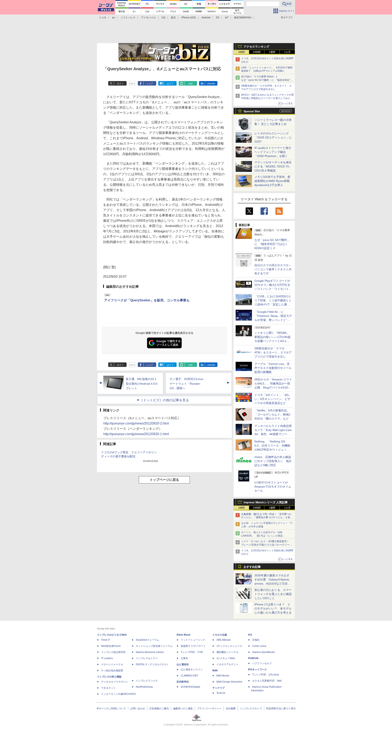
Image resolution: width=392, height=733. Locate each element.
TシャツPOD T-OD (192, 652)
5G (217, 17)
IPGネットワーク (257, 669)
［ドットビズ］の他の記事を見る (164, 400)
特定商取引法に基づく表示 (281, 708)
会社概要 (231, 708)
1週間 (272, 52)
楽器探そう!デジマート (193, 646)
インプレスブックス (147, 680)
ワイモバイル (148, 17)
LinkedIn (211, 83)
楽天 (173, 17)
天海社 (255, 639)
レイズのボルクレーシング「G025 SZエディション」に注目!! (273, 137)
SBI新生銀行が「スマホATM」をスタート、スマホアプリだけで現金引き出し (273, 352)
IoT (226, 17)
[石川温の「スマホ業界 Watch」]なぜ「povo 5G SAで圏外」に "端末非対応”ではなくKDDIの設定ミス (267, 80)
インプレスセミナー (147, 658)
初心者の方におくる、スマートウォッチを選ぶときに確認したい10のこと (273, 594)
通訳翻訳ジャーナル (227, 652)
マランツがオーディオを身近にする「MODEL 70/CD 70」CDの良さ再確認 (273, 166)
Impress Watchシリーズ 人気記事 (266, 502)
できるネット (108, 687)
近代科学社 (183, 681)
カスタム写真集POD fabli (267, 680)
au (113, 17)
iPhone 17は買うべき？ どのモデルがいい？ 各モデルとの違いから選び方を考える (273, 608)
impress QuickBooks (263, 652)
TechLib (220, 693)
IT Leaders (107, 658)
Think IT (105, 639)
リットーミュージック (193, 639)
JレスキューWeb (225, 658)
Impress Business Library (150, 652)
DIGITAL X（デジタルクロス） (152, 664)
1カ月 (287, 52)
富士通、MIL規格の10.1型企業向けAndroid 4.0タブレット (142, 383)
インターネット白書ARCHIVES (118, 694)
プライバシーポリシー (209, 708)
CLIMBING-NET (189, 675)
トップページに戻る (164, 479)
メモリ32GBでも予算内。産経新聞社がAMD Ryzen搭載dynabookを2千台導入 (272, 181)
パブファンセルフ (262, 663)
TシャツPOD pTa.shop (265, 674)
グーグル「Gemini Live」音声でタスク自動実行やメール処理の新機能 (273, 368)
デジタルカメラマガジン (114, 681)
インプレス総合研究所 (113, 652)
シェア (149, 83)
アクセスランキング (256, 46)
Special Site (252, 111)
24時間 (257, 52)
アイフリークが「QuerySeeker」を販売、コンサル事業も (147, 300)
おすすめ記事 (252, 566)
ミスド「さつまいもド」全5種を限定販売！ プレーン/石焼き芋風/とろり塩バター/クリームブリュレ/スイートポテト (266, 545)
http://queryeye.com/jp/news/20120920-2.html (136, 423)
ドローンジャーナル (112, 664)
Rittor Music (184, 634)
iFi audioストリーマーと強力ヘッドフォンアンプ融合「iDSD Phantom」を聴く (272, 152)
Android (206, 17)
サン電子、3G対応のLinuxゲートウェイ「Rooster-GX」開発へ (186, 383)
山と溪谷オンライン (192, 669)
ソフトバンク (128, 17)
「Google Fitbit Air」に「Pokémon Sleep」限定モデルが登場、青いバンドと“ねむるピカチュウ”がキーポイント (273, 320)
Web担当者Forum (111, 646)
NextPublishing (144, 686)
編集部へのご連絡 (183, 708)
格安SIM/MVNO (242, 17)
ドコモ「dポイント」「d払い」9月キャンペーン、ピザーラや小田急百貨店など (272, 399)
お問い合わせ (137, 708)
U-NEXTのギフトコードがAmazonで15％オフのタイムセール (272, 486)
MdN (215, 670)
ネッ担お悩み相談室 (112, 670)
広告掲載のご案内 (159, 708)
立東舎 (184, 658)
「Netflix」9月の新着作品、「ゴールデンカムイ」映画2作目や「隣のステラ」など (272, 414)
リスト (132, 83)
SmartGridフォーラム (147, 639)
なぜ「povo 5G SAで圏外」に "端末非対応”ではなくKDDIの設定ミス (272, 244)
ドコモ (102, 17)
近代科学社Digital (190, 686)
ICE (250, 634)
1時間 (241, 52)
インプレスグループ (251, 708)
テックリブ (218, 687)
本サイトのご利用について (111, 708)
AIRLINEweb (223, 639)
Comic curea (259, 646)
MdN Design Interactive (229, 681)
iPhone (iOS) (189, 17)
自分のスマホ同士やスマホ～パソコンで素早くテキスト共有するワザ (273, 269)
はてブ (170, 83)
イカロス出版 (219, 634)
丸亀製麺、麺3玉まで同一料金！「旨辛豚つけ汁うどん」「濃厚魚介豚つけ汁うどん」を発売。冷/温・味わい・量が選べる (266, 517)
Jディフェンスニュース (229, 646)
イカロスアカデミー (227, 664)
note (190, 83)
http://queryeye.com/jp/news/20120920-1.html (136, 434)
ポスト (120, 83)
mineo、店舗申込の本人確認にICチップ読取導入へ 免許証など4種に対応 (273, 461)
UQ (163, 17)
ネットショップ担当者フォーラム (154, 646)
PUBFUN (253, 658)
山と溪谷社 (183, 664)
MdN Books (222, 675)
